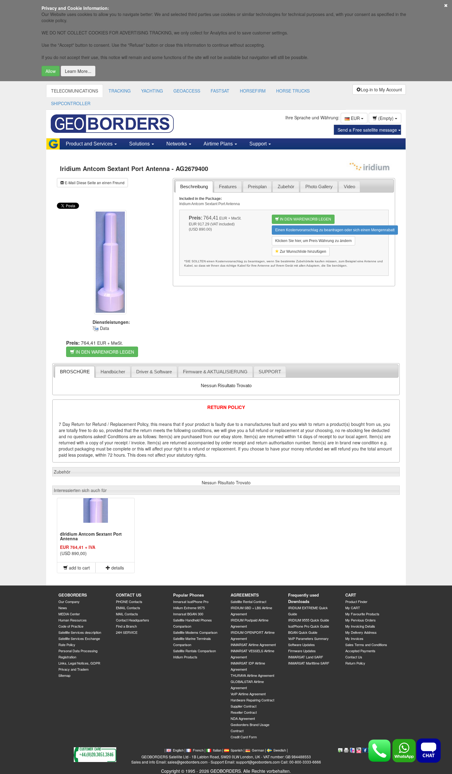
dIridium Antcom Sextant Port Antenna (91, 536)
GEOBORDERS (72, 595)
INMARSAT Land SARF (305, 656)
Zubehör (286, 186)
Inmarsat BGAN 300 (188, 613)
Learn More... (78, 71)
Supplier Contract (243, 706)
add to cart (79, 568)
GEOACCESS (186, 91)
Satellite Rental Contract (248, 601)
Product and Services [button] (90, 143)
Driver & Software (154, 371)
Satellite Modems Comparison (195, 632)
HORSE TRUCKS (293, 91)
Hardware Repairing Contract (252, 699)
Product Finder (356, 601)
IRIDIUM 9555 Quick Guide (308, 619)
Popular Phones (188, 595)
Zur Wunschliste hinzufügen (302, 251)
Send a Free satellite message (368, 130)
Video (349, 186)
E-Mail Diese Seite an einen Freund (94, 182)
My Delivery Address (361, 632)
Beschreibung (194, 186)
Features (228, 186)
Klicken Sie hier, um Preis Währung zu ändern (313, 241)
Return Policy (355, 663)
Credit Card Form (244, 736)
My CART (352, 607)
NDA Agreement (243, 718)
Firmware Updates (302, 650)
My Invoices (354, 638)
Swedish (279, 750)
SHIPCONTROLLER (70, 103)
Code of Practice (70, 626)
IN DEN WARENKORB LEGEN (104, 352)
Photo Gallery (319, 186)
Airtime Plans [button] (219, 143)
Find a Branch (126, 626)
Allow (51, 71)
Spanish (237, 750)
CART (350, 595)
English (178, 750)
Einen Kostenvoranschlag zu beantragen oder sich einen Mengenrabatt (335, 230)
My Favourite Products (362, 613)
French (198, 750)
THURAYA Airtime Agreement (252, 675)
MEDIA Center (69, 613)
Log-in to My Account (381, 89)
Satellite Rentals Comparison (194, 650)
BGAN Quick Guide (302, 632)
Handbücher (113, 371)
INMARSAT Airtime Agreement (253, 644)
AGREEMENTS (245, 595)
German (258, 750)
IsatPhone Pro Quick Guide (308, 626)
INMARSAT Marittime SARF (308, 663)
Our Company (69, 601)
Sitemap (64, 675)
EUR (355, 118)
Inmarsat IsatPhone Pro (190, 601)
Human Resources (72, 619)
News (62, 607)
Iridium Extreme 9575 (189, 607)
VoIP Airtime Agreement (248, 693)
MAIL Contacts (127, 613)
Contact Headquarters (132, 619)
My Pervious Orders (360, 619)
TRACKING (120, 91)
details (117, 568)
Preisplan (257, 186)
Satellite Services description (79, 632)
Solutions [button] (140, 143)
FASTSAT (220, 91)
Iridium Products (185, 656)
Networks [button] (177, 143)
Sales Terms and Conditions (366, 644)
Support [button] (258, 143)
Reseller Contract (244, 712)
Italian (217, 750)
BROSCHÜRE (75, 371)
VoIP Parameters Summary (308, 638)
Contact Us (353, 656)
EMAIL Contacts (128, 607)
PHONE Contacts (129, 601)
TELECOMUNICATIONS (74, 91)
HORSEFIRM (253, 91)
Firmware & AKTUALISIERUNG (215, 371)
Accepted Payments (360, 650)
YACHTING (152, 91)
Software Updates (301, 644)
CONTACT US (128, 595)
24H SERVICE (126, 632)
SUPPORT (270, 371)
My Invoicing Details (360, 626)
